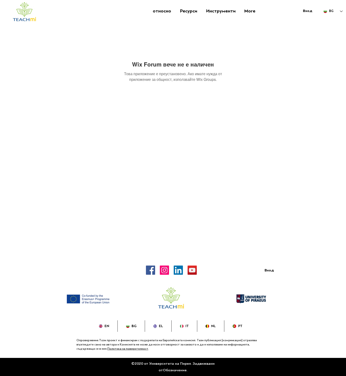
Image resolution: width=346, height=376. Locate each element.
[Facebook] (150, 270)
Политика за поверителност (127, 348)
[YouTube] (192, 270)
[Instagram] (164, 270)
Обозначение (175, 370)
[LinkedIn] (178, 270)
